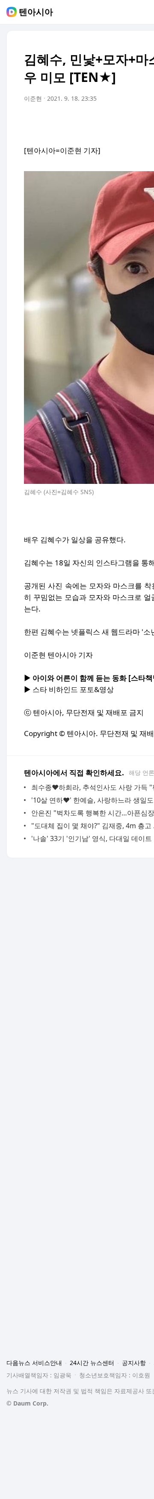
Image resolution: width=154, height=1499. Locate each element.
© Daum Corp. (27, 1403)
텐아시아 (36, 12)
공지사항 (134, 1363)
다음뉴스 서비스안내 (34, 1363)
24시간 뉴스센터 (92, 1363)
